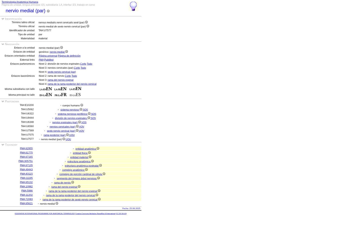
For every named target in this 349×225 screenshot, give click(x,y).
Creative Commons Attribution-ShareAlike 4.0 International (95, 214)
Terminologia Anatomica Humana (20, 2)
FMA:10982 (26, 186)
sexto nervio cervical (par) (62, 72)
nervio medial (57, 52)
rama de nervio (62, 182)
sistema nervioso (70, 109)
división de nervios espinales (71, 118)
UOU (72, 135)
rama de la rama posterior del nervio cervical (72, 84)
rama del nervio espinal (61, 80)
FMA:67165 (26, 157)
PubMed (49, 59)
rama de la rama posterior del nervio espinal (73, 191)
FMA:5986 (27, 190)
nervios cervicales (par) (63, 126)
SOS (85, 109)
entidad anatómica (86, 148)
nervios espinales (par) (65, 122)
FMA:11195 (26, 178)
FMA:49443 (26, 169)
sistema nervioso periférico (73, 114)
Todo (89, 63)
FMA (41, 59)
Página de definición (69, 55)
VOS (83, 122)
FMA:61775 (26, 152)
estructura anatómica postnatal (82, 165)
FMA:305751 (26, 161)
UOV (81, 131)
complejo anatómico (73, 170)
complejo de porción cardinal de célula (81, 174)
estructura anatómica (79, 161)
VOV (81, 126)
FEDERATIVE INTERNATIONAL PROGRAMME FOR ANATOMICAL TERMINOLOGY (45, 214)
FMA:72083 (26, 199)
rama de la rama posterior (70, 199)
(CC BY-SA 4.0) (121, 214)
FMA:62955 (26, 148)
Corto (83, 63)
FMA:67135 (26, 165)
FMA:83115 (26, 173)
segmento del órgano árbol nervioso (77, 178)
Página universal (48, 55)
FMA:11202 (26, 195)
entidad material (79, 157)
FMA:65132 (26, 182)
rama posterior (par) (55, 135)
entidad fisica (80, 153)
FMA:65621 (26, 203)
